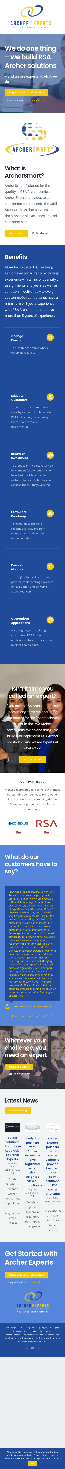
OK (32, 1463)
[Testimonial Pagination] (13, 1016)
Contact (48, 1331)
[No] (61, 1458)
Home (26, 1331)
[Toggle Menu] (58, 17)
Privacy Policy (37, 1331)
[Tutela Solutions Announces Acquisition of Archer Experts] (12, 1127)
